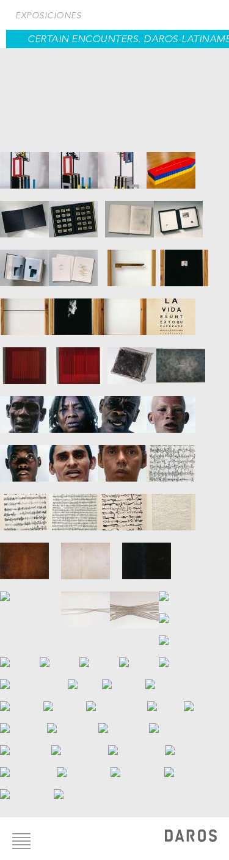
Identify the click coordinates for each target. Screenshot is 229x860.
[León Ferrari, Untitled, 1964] (171, 506)
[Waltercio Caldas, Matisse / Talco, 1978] (129, 213)
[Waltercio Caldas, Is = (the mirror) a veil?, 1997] (178, 213)
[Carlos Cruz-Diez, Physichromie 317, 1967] (80, 359)
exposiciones (48, 15)
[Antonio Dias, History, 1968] (131, 359)
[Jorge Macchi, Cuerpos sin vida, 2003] (85, 603)
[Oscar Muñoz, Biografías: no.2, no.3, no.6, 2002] (123, 678)
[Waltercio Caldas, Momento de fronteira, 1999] (24, 261)
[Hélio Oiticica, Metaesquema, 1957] (116, 700)
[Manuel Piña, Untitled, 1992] (165, 700)
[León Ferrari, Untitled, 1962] (171, 457)
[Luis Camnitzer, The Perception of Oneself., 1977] (122, 310)
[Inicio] (191, 837)
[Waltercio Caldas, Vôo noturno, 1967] (24, 213)
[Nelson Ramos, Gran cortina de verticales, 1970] (204, 700)
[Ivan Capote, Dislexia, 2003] (171, 310)
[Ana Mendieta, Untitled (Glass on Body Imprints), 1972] (178, 634)
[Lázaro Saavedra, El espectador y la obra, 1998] (23, 722)
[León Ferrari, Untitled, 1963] (122, 506)
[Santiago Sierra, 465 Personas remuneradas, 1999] (79, 744)
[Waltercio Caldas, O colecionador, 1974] (77, 213)
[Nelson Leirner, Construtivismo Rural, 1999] (30, 554)
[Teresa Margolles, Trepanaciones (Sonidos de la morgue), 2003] (189, 612)
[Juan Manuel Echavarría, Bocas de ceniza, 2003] (24, 408)
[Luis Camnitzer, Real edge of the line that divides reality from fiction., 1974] (24, 310)
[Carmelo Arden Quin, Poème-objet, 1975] (24, 164)
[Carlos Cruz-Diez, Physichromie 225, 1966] (27, 359)
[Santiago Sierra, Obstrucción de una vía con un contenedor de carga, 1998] (72, 722)
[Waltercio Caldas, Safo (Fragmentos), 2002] (78, 261)
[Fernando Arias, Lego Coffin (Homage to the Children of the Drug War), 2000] (171, 164)
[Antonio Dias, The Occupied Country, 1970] (180, 359)
